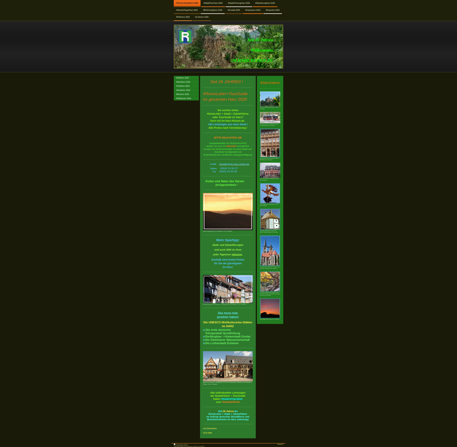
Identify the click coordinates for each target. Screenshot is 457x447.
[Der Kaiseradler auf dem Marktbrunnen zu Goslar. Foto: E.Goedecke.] (270, 193)
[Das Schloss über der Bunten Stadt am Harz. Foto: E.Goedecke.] (270, 99)
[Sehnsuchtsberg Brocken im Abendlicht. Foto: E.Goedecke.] (228, 211)
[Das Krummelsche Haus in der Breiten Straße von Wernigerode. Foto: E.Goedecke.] (270, 143)
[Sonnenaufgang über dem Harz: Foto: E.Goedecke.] (270, 308)
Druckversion (179, 444)
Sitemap (186, 444)
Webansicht (280, 444)
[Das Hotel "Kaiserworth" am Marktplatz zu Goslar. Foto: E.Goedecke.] (270, 170)
